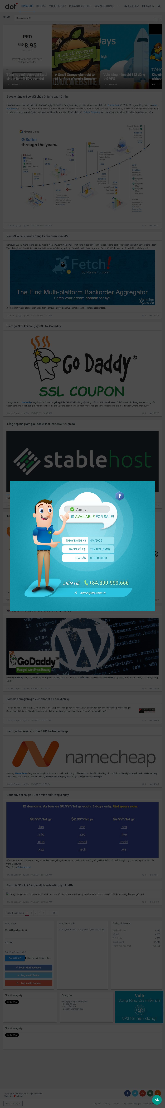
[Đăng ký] (157, 1100)
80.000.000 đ (98, 558)
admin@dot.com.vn (92, 593)
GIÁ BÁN (80, 558)
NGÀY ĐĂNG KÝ (76, 540)
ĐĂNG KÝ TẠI (77, 549)
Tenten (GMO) (100, 549)
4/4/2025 (96, 540)
